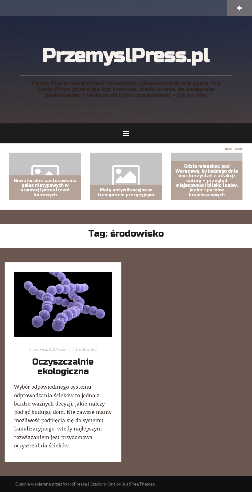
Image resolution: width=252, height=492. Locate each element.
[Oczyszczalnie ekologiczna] (63, 303)
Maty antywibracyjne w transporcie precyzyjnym (104, 192)
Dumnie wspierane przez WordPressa (51, 483)
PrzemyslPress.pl (126, 55)
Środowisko (86, 349)
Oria (111, 483)
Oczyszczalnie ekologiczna (63, 367)
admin (65, 349)
